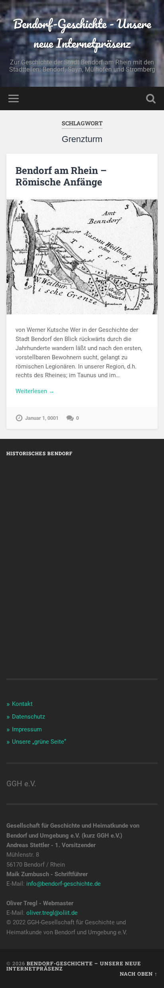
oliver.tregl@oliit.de (52, 912)
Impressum (27, 729)
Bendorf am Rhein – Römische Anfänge (61, 176)
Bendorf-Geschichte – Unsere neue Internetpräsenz (73, 966)
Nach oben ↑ (139, 973)
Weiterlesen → (35, 391)
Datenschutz (28, 716)
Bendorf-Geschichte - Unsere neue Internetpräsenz (82, 33)
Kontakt (22, 703)
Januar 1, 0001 (42, 418)
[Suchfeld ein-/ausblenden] (151, 98)
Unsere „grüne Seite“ (39, 741)
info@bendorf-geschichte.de (63, 883)
